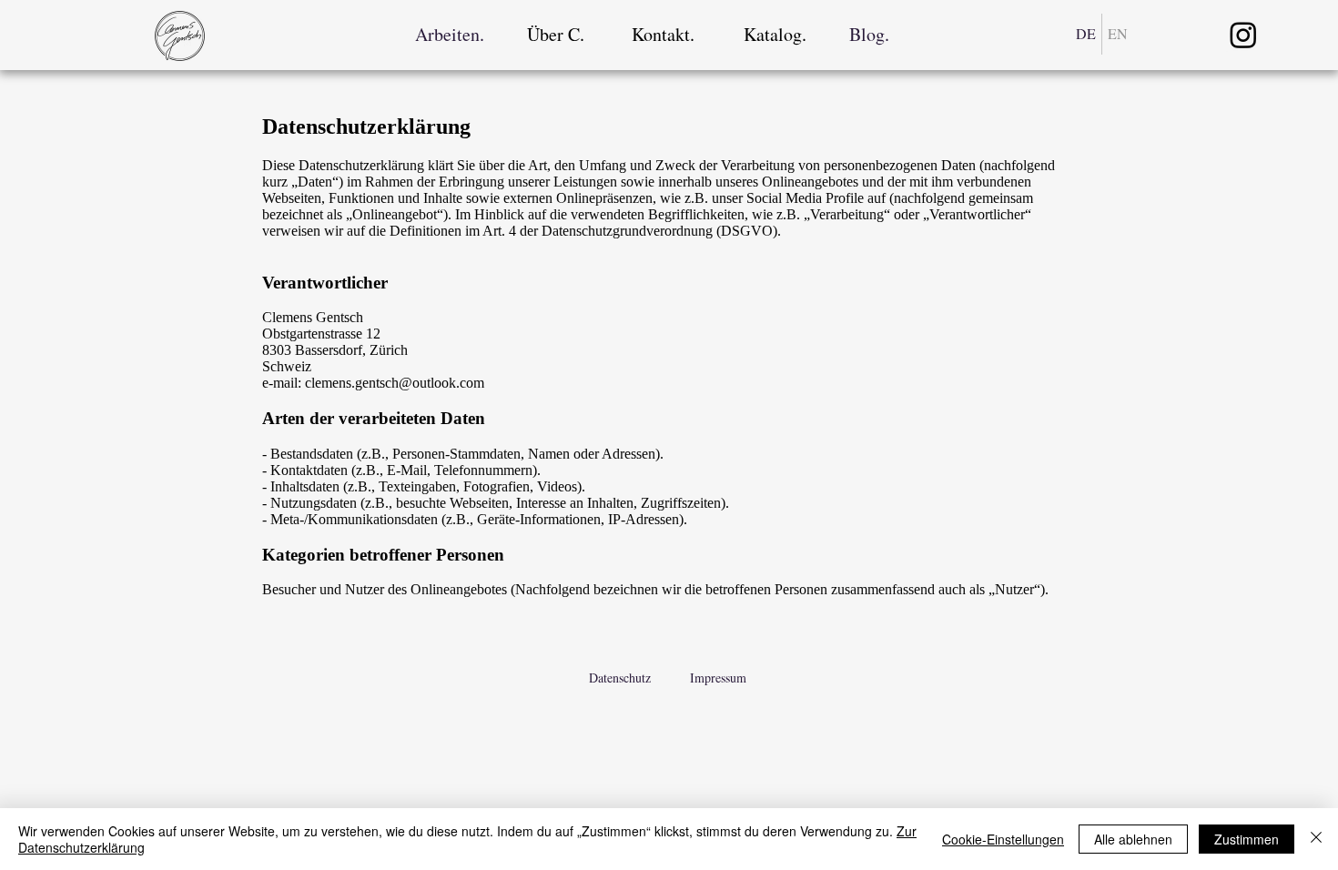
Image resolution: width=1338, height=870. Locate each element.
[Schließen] (1316, 839)
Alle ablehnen (1133, 839)
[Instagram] (1243, 34)
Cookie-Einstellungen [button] (1003, 839)
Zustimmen (1246, 839)
